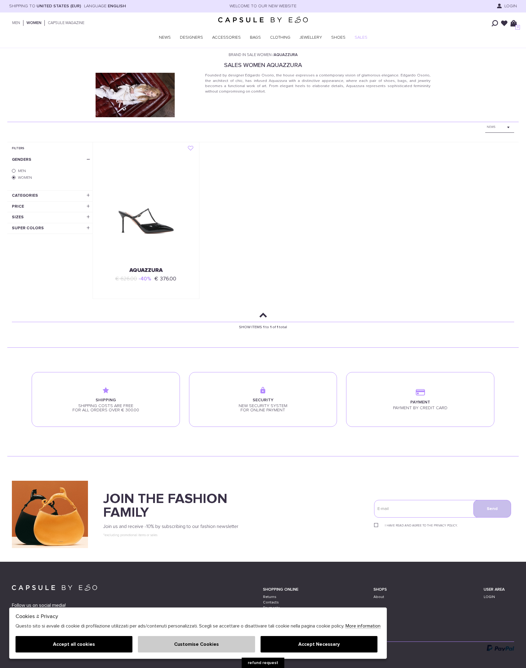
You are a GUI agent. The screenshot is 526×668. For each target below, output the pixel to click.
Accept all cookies (74, 644)
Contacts (271, 602)
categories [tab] (25, 195)
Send (492, 509)
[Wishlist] (504, 23)
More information (362, 626)
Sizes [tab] (18, 217)
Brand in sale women (250, 55)
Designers (191, 37)
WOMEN (33, 23)
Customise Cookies (196, 644)
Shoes (338, 37)
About (378, 597)
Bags (255, 37)
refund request (263, 663)
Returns (269, 597)
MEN (16, 23)
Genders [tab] (21, 159)
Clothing (280, 37)
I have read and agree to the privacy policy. (421, 525)
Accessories (226, 37)
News (165, 37)
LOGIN (510, 6)
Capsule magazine (66, 23)
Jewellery (311, 37)
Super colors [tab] (28, 228)
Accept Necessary (319, 644)
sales (361, 37)
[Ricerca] (495, 23)
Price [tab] (18, 206)
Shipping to (45, 6)
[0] (513, 23)
